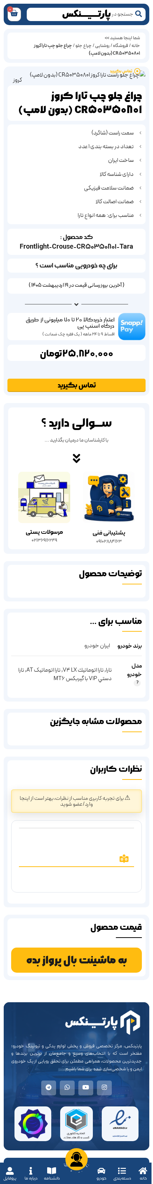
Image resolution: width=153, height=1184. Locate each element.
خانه (143, 1178)
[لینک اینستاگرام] (104, 1088)
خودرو (101, 1178)
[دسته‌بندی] (122, 1171)
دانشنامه (52, 1178)
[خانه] (143, 1171)
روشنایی (102, 46)
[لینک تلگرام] (48, 1088)
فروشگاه (120, 46)
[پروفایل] (10, 1171)
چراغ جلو (83, 46)
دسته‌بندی (122, 1178)
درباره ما (31, 1178)
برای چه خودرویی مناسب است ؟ (76, 265)
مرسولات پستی (44, 532)
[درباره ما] (31, 1171)
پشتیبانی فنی (108, 533)
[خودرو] (101, 1171)
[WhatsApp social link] (67, 1088)
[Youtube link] (85, 1088)
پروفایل (9, 1178)
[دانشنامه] (52, 1171)
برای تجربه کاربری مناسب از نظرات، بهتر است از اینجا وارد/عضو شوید (72, 801)
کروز (17, 80)
